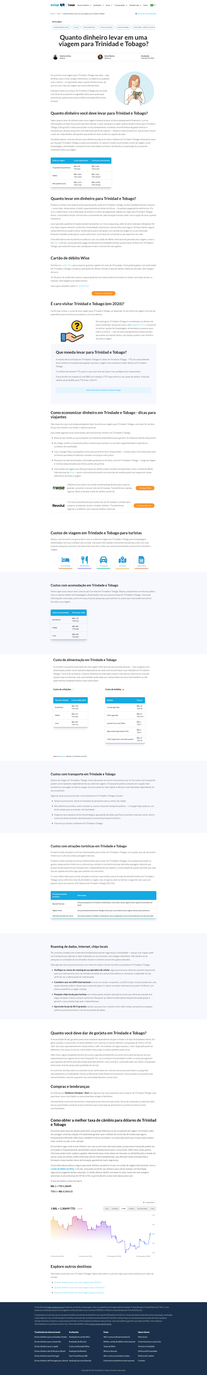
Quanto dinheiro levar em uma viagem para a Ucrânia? (79, 1292)
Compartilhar (149, 1202)
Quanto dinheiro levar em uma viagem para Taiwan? (77, 1282)
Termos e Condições (146, 1346)
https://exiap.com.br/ (55, 1307)
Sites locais (142, 1337)
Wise (55, 242)
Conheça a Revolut (144, 505)
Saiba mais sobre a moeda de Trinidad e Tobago (103, 390)
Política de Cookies (146, 1356)
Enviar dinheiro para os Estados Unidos (50, 1337)
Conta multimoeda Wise (79, 1346)
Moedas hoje (134, 5)
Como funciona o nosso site (149, 1341)
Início (52, 14)
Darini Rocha (109, 56)
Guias (108, 5)
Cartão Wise (83, 286)
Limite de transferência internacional (119, 1360)
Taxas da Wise (109, 1346)
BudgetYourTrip (138, 324)
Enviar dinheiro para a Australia (47, 1341)
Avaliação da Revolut (77, 1341)
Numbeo (62, 756)
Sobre (145, 5)
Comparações (120, 5)
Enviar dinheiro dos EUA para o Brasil (49, 1351)
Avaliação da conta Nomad (80, 1360)
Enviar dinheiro (83, 5)
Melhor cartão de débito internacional (119, 1341)
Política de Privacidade (147, 1351)
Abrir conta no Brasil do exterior (117, 1337)
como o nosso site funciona (100, 1324)
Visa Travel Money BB (78, 1356)
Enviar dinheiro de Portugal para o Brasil (51, 1360)
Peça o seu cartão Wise (103, 293)
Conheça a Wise (145, 488)
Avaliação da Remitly (77, 1351)
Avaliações (97, 5)
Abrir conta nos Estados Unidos (117, 1356)
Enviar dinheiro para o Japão (46, 1346)
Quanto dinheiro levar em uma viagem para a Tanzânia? (79, 1287)
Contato (141, 1360)
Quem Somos (144, 1332)
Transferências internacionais (47, 1332)
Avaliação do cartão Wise (79, 1337)
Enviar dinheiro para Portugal (46, 1356)
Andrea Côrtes (65, 56)
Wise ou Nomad (110, 1351)
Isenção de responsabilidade (147, 14)
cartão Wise (66, 265)
